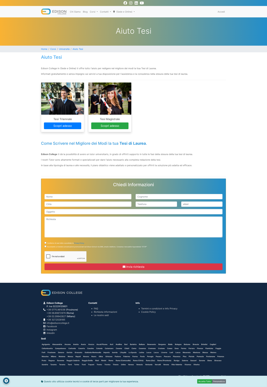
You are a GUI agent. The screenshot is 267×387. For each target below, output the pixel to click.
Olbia (101, 356)
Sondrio (45, 364)
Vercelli (158, 364)
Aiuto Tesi (78, 49)
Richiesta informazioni (105, 311)
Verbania (148, 364)
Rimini (103, 360)
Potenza (220, 356)
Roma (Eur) (150, 360)
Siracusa (217, 360)
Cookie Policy (148, 311)
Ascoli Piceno (102, 344)
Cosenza (142, 348)
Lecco (156, 352)
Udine (123, 364)
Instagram (52, 329)
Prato (44, 360)
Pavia (142, 356)
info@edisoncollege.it (58, 323)
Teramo (62, 364)
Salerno (185, 360)
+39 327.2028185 (56, 319)
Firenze (200, 348)
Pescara (167, 356)
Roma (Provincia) (164, 360)
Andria (76, 344)
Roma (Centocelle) (123, 360)
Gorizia (69, 352)
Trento (99, 364)
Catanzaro (109, 348)
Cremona (152, 348)
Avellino (119, 344)
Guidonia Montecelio (93, 352)
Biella (170, 344)
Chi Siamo (75, 11)
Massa (205, 352)
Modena (62, 356)
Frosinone (51, 352)
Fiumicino (209, 348)
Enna (177, 348)
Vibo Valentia (176, 364)
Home (44, 49)
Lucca (177, 352)
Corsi (93, 11)
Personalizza (219, 381)
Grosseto (78, 352)
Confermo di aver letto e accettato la (65, 243)
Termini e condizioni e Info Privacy (159, 308)
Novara (86, 356)
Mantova (196, 352)
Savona (202, 360)
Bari (126, 344)
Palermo (126, 356)
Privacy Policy (79, 243)
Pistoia (191, 356)
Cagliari (213, 344)
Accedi (221, 11)
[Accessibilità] (6, 380)
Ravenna (60, 360)
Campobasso (60, 348)
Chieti (126, 348)
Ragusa (52, 360)
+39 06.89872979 (56, 313)
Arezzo (91, 344)
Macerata (187, 352)
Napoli (78, 356)
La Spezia (133, 352)
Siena (209, 360)
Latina (141, 352)
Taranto (53, 364)
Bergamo (162, 344)
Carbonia (72, 348)
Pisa (184, 356)
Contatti (104, 11)
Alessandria (57, 344)
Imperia (106, 352)
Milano (53, 356)
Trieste (115, 364)
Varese (131, 364)
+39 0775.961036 (56, 309)
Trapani (91, 364)
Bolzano (187, 344)
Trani (84, 364)
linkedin (51, 333)
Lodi (171, 352)
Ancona (68, 344)
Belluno (142, 344)
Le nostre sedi (101, 315)
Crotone (161, 348)
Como (134, 348)
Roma (111, 360)
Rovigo (176, 360)
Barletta (133, 344)
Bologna (178, 344)
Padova (118, 356)
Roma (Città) (138, 360)
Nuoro (93, 356)
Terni (70, 364)
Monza (70, 356)
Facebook (52, 326)
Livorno (164, 352)
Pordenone (210, 356)
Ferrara (192, 348)
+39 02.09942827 (56, 316)
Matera (213, 352)
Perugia (150, 356)
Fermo (183, 348)
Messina (45, 356)
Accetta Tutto (204, 381)
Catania (99, 348)
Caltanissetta (47, 348)
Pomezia (200, 356)
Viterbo (196, 364)
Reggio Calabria (73, 360)
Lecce (148, 352)
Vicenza (188, 364)
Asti (111, 344)
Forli (43, 352)
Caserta (81, 348)
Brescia (196, 344)
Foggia (218, 348)
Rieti (97, 360)
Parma (135, 356)
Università (64, 49)
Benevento (151, 344)
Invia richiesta (134, 266)
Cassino (90, 348)
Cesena (119, 348)
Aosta (83, 344)
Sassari (193, 360)
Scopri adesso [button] (62, 125)
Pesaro (158, 356)
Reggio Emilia (87, 360)
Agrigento (46, 344)
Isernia (115, 352)
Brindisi (204, 344)
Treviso (107, 364)
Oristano (108, 356)
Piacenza (176, 356)
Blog (85, 11)
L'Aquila (123, 352)
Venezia (139, 364)
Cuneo (169, 348)
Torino (76, 364)
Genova (61, 352)
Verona (166, 364)
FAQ (96, 308)
